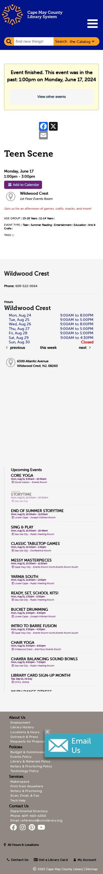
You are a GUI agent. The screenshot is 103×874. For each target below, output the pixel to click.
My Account (86, 860)
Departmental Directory (29, 811)
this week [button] (48, 347)
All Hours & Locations (23, 845)
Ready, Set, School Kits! (35, 593)
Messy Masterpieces (31, 560)
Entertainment (62, 225)
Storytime (21, 494)
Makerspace (19, 782)
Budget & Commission (28, 752)
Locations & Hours (25, 732)
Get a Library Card (53, 860)
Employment (20, 722)
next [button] (83, 347)
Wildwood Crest (34, 193)
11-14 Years (46, 218)
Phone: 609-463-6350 (28, 816)
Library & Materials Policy (30, 761)
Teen (26, 225)
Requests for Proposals (29, 741)
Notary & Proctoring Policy (31, 766)
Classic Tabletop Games (35, 543)
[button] (92, 23)
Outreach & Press (24, 737)
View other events (51, 96)
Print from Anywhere (26, 786)
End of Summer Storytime (37, 510)
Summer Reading (41, 225)
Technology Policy (24, 771)
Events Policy (21, 757)
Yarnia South (24, 576)
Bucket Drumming (29, 609)
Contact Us (19, 860)
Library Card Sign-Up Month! (41, 675)
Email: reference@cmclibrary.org (36, 820)
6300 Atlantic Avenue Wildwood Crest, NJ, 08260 (37, 363)
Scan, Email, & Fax (24, 795)
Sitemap (91, 869)
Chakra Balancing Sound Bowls (44, 658)
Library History (22, 727)
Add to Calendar (26, 184)
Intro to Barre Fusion (34, 625)
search (61, 41)
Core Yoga (22, 475)
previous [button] (17, 347)
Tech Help (18, 800)
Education (80, 225)
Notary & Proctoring (26, 791)
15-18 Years (30, 218)
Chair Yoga (22, 642)
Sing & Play (22, 527)
